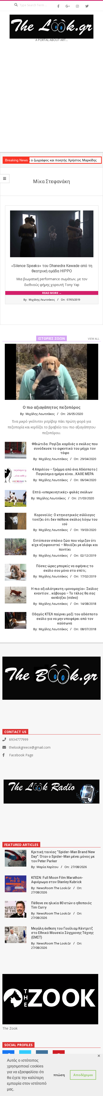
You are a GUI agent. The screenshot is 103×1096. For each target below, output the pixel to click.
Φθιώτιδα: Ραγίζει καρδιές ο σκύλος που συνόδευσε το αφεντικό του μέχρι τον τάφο (65, 448)
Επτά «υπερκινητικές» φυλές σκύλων (62, 492)
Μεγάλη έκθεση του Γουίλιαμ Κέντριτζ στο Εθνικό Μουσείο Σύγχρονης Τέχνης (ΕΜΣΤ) (62, 933)
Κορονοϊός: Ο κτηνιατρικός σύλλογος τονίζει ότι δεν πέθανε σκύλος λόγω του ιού (64, 519)
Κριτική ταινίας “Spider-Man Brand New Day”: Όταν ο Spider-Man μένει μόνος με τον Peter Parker (63, 856)
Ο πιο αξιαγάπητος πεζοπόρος (51, 407)
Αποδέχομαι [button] (83, 1075)
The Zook (9, 1028)
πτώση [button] (59, 1075)
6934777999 (18, 739)
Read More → (52, 293)
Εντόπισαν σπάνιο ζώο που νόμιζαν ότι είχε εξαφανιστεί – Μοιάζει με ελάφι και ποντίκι (65, 545)
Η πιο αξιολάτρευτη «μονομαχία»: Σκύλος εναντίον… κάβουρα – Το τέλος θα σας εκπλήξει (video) (64, 593)
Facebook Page (21, 755)
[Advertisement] (51, 98)
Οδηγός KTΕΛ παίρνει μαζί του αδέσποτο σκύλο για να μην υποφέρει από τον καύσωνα (65, 618)
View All (93, 338)
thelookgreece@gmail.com (30, 747)
